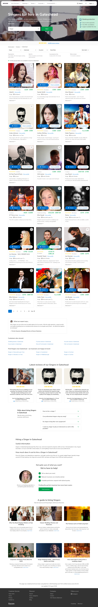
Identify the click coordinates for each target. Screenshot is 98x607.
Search (81, 3)
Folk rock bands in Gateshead (71, 344)
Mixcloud (80, 603)
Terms (10, 596)
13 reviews (46, 90)
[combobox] (15, 50)
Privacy (10, 598)
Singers (18, 47)
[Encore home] (5, 3)
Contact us (11, 600)
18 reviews (74, 213)
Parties (33, 3)
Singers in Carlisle (68, 354)
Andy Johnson (50, 398)
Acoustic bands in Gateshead (71, 341)
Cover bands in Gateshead (14, 344)
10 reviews (18, 90)
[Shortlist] (86, 3)
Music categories (33, 596)
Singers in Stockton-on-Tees (15, 354)
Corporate (40, 3)
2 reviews (18, 171)
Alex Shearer (20, 398)
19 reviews (74, 254)
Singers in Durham (69, 352)
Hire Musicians (15, 3)
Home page (11, 47)
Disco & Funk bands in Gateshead (44, 344)
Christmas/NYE (51, 3)
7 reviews (18, 131)
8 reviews (74, 90)
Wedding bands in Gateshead (15, 341)
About (51, 594)
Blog (30, 600)
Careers (52, 596)
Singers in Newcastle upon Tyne (16, 352)
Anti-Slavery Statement (56, 598)
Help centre (11, 594)
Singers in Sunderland (41, 352)
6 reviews (46, 131)
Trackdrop (73, 603)
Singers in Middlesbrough (42, 354)
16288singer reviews (53, 43)
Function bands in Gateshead (43, 341)
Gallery (31, 598)
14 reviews (18, 251)
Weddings (24, 3)
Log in (90, 3)
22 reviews (39, 253)
